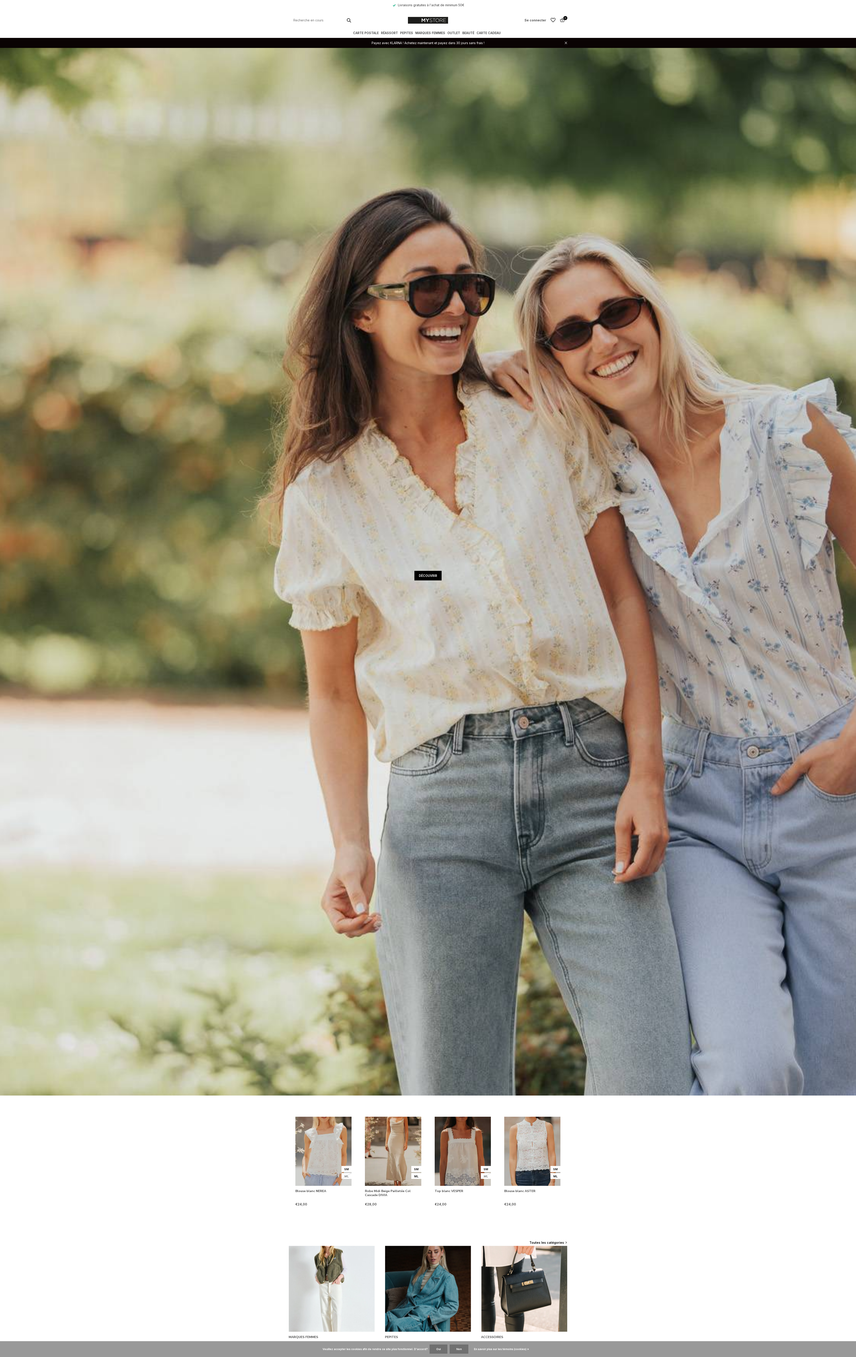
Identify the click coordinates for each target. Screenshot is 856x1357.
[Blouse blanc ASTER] (532, 1151)
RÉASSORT (389, 33)
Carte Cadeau (489, 33)
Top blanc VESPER (449, 1191)
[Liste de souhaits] (553, 20)
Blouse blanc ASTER (519, 1191)
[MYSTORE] (427, 20)
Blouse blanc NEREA (310, 1191)
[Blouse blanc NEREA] (323, 1151)
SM (346, 1169)
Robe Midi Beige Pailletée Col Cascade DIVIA (388, 1193)
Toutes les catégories (546, 1242)
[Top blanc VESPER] (463, 1151)
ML (346, 1176)
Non (459, 1349)
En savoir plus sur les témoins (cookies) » (501, 1349)
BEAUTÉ (468, 33)
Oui (438, 1349)
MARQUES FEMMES (430, 33)
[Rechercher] (349, 20)
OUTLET (453, 33)
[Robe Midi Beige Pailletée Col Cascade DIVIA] (393, 1151)
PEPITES (406, 33)
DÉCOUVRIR (428, 576)
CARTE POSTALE (366, 33)
